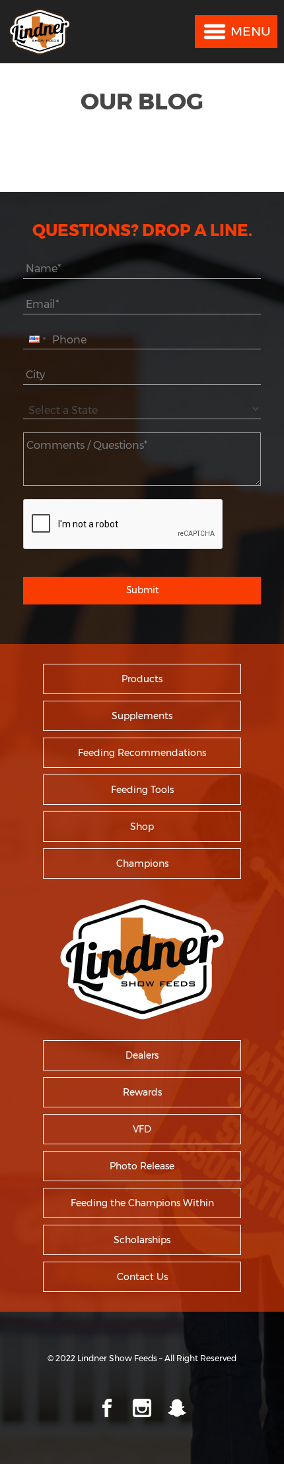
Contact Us (142, 1277)
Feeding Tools (142, 790)
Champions (142, 863)
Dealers (142, 1055)
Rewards (142, 1092)
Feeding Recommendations (142, 753)
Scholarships (142, 1240)
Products (142, 679)
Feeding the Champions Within (142, 1203)
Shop (142, 827)
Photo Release (142, 1166)
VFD (142, 1129)
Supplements (142, 716)
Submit (142, 590)
